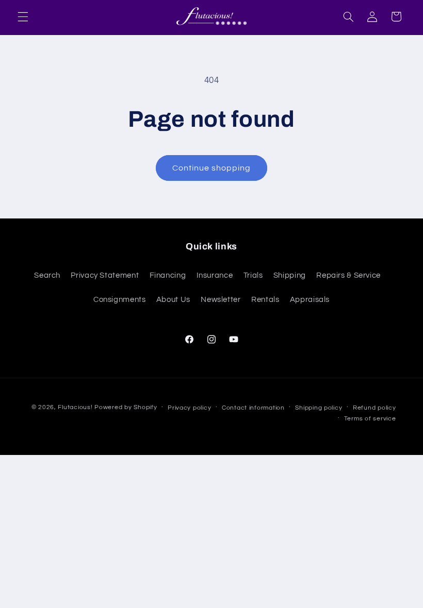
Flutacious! (76, 407)
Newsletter (220, 299)
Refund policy (374, 408)
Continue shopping (211, 168)
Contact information (253, 408)
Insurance (215, 275)
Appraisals (310, 299)
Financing (168, 275)
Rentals (265, 299)
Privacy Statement (105, 275)
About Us (173, 299)
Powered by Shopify (125, 407)
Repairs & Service (348, 275)
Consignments (119, 299)
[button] (23, 16)
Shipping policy (318, 408)
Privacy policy (189, 408)
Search (47, 275)
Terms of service (370, 418)
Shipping (289, 275)
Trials (253, 275)
